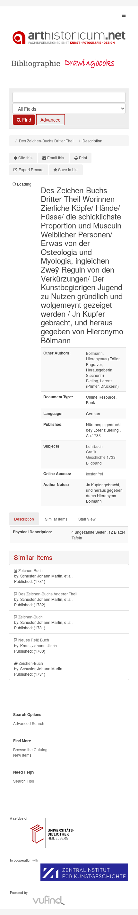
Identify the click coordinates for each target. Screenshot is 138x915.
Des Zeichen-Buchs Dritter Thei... (47, 140)
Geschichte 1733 (101, 457)
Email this (55, 157)
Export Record (31, 169)
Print (83, 157)
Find (26, 119)
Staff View (87, 518)
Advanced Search (28, 723)
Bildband (94, 462)
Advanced (50, 119)
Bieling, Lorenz (99, 380)
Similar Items (56, 518)
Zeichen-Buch (30, 570)
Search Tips (23, 781)
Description (24, 518)
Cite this (25, 157)
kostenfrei (94, 473)
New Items (22, 755)
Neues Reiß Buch (33, 639)
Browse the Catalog (30, 749)
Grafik (91, 451)
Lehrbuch (94, 446)
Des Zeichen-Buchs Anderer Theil (47, 593)
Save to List (68, 169)
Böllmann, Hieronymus (96, 355)
